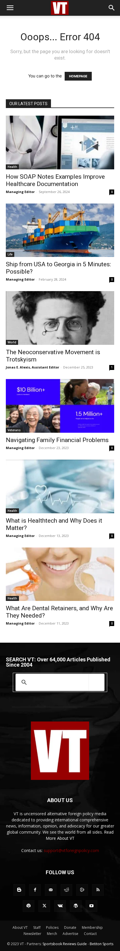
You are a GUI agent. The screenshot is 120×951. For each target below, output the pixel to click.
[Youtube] (91, 906)
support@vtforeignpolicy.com (71, 850)
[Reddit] (66, 890)
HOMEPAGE (78, 76)
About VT (20, 927)
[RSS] (98, 890)
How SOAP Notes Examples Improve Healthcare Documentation (55, 180)
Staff (36, 927)
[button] (10, 8)
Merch (52, 933)
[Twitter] (44, 906)
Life (10, 254)
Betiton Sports (101, 943)
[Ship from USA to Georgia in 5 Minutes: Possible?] (60, 230)
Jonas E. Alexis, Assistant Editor (32, 367)
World (12, 342)
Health (12, 167)
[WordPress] (76, 906)
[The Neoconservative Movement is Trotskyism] (60, 318)
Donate (70, 927)
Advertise (70, 933)
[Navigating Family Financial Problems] (60, 406)
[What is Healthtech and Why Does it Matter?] (60, 486)
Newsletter (32, 933)
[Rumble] (82, 890)
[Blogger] (19, 890)
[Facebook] (35, 890)
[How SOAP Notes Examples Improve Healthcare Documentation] (60, 142)
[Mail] (51, 890)
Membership (92, 927)
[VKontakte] (60, 906)
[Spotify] (28, 906)
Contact (90, 933)
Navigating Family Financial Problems (57, 440)
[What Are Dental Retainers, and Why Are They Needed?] (60, 574)
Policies (52, 927)
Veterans (14, 430)
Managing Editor (20, 191)
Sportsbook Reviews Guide (65, 943)
